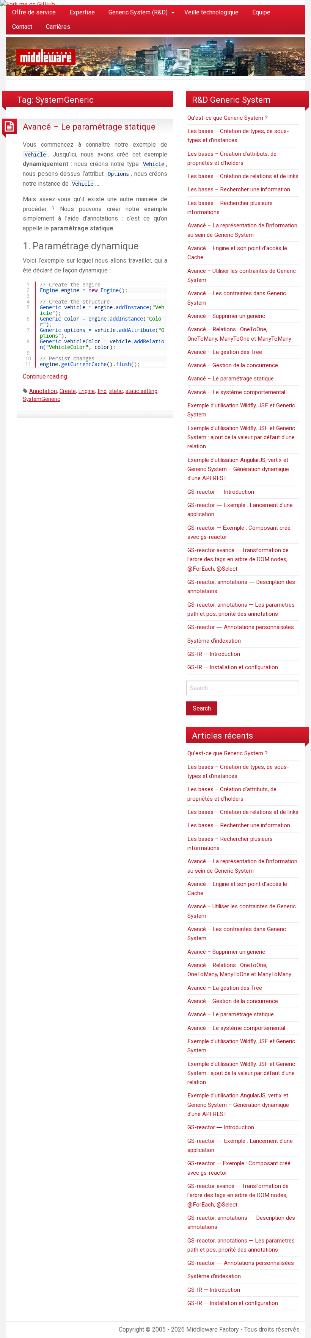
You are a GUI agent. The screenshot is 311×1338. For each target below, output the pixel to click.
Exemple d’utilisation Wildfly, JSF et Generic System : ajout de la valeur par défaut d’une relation (241, 437)
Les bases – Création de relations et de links (242, 176)
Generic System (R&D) (138, 12)
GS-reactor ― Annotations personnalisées (240, 627)
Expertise (82, 12)
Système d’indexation (214, 640)
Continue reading (45, 376)
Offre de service (34, 12)
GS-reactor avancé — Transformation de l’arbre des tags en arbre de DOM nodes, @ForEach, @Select (238, 559)
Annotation (43, 391)
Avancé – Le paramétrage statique (89, 126)
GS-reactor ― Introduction (220, 491)
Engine (87, 391)
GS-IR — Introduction (213, 654)
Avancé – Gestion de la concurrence (232, 365)
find (102, 391)
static (116, 391)
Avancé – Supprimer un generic (226, 316)
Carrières (58, 26)
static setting (141, 391)
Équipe (261, 12)
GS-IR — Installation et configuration (232, 667)
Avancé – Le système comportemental (236, 392)
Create (68, 391)
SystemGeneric (41, 399)
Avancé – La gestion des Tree (224, 352)
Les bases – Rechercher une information (238, 189)
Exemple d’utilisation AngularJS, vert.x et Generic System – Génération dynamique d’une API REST (238, 469)
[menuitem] (34, 12)
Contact (22, 26)
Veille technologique (211, 12)
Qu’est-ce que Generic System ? (227, 117)
